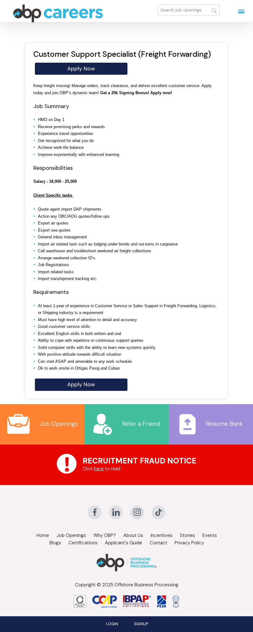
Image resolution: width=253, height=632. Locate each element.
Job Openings (58, 424)
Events (209, 535)
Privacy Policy (189, 543)
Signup (141, 623)
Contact (158, 543)
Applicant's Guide (123, 543)
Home (42, 535)
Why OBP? (104, 535)
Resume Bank (224, 424)
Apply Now (81, 68)
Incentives (161, 535)
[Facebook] (95, 512)
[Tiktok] (158, 512)
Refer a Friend (141, 424)
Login (112, 623)
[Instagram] (137, 512)
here (99, 469)
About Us (133, 535)
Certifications (82, 543)
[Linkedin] (116, 512)
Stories (187, 535)
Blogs (55, 543)
